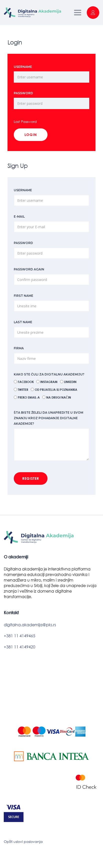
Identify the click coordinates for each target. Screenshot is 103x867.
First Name (23, 296)
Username (23, 67)
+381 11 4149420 (19, 646)
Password (23, 93)
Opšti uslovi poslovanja (23, 841)
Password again (29, 269)
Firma (19, 348)
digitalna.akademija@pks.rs (30, 624)
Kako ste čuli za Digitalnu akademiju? (49, 374)
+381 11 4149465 (19, 635)
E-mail (19, 216)
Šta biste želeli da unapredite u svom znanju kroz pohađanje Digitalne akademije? (48, 418)
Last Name (23, 322)
